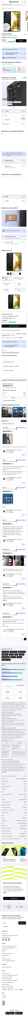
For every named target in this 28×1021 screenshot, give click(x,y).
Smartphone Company (6, 335)
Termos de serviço (6, 973)
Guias (3, 957)
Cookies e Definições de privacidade (9, 980)
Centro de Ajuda (5, 955)
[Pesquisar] (3, 5)
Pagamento (4, 949)
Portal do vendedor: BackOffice (8, 948)
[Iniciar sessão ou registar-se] (22, 2)
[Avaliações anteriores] (21, 639)
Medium (4, 997)
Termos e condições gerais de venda (9, 975)
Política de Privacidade (6, 978)
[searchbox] (15, 4)
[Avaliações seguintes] (25, 639)
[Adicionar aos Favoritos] (25, 34)
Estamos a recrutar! (6, 937)
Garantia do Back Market (7, 977)
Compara (24, 77)
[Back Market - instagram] (3, 940)
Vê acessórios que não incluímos (9, 355)
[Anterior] (8, 274)
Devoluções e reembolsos (7, 953)
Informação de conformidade (21, 333)
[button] (6, 27)
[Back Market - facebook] (9, 940)
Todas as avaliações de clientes (8, 960)
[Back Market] (14, 1)
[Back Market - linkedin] (6, 940)
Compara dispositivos (6, 959)
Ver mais (5, 536)
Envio (3, 951)
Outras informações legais (7, 982)
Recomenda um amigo (6, 967)
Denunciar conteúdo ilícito (7, 986)
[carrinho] (25, 2)
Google (5, 892)
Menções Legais (5, 984)
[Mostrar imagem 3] (17, 273)
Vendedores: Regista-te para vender (9, 946)
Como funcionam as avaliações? (9, 400)
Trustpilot (4, 996)
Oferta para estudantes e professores (10, 935)
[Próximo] (20, 274)
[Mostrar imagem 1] (13, 107)
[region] (14, 69)
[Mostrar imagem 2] (14, 107)
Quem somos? (5, 933)
